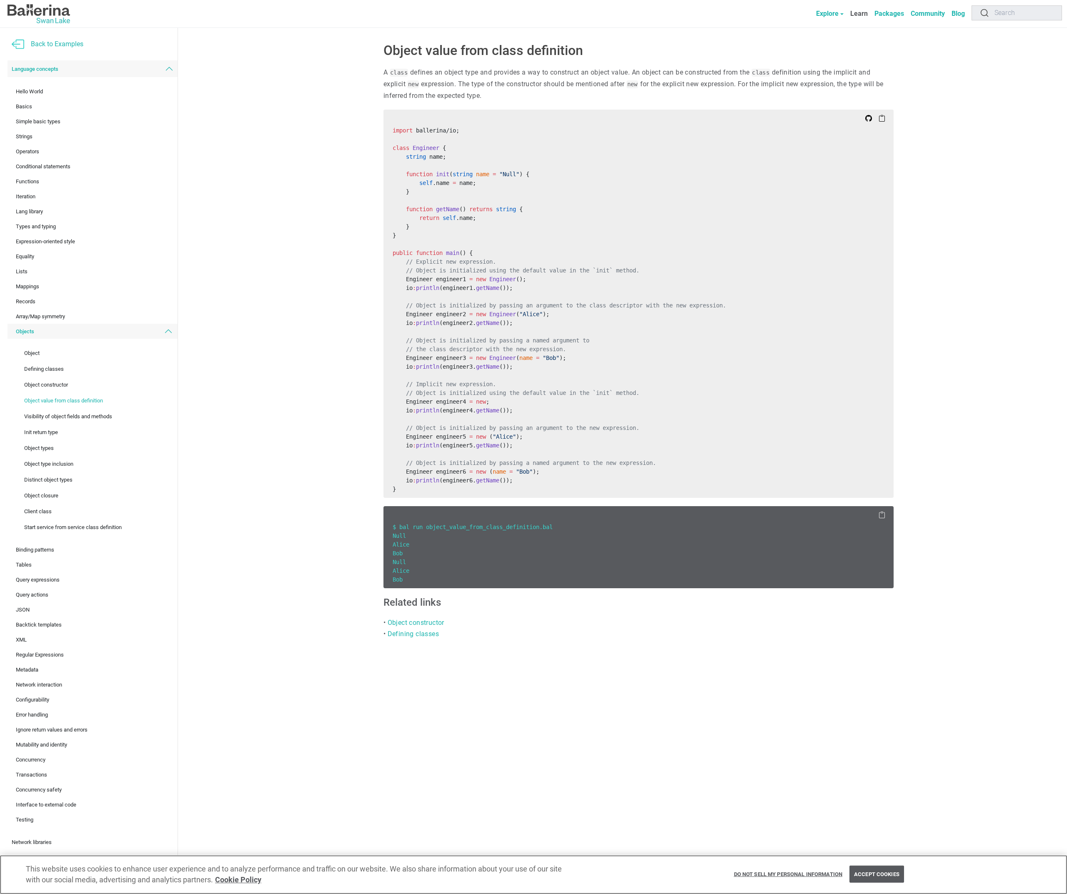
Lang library (29, 211)
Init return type (41, 432)
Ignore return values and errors (52, 730)
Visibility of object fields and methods (68, 416)
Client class (38, 511)
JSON (23, 610)
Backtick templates (39, 625)
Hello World (29, 91)
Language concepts (35, 69)
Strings (24, 136)
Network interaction (39, 685)
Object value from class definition (63, 400)
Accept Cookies (876, 874)
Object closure (41, 495)
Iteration (25, 196)
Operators (27, 151)
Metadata (27, 670)
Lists (22, 271)
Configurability (32, 700)
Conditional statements (43, 166)
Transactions (31, 775)
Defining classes (44, 369)
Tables (24, 565)
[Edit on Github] (868, 118)
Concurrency (30, 760)
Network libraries (32, 842)
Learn (859, 13)
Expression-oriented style (45, 241)
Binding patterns (35, 550)
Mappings (27, 286)
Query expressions (38, 580)
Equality (25, 256)
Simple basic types (38, 121)
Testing (24, 820)
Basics (24, 106)
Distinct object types (48, 480)
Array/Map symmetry (40, 316)
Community (928, 13)
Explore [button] (827, 13)
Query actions (32, 595)
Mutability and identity (41, 745)
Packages (889, 13)
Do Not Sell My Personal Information (788, 874)
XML (21, 640)
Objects (25, 331)
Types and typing (36, 226)
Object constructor (46, 385)
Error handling (32, 715)
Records (25, 301)
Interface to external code (46, 805)
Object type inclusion (48, 464)
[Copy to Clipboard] (882, 118)
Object (32, 353)
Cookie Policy (238, 880)
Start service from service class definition (73, 527)
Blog (958, 13)
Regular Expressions (40, 655)
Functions (27, 181)
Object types (39, 448)
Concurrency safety (39, 790)
